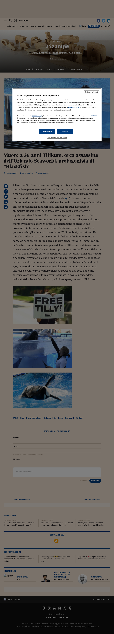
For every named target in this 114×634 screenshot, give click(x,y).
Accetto (65, 131)
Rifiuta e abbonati (91, 92)
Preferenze (47, 131)
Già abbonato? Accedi (57, 137)
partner (94, 116)
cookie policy (73, 107)
